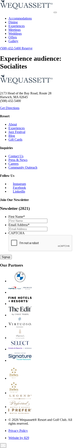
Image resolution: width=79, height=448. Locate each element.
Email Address (18, 225)
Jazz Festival (16, 132)
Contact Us (15, 156)
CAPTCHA (16, 233)
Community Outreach (22, 167)
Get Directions (9, 108)
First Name (16, 216)
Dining (13, 22)
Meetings (14, 30)
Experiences (16, 26)
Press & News (17, 160)
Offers (12, 37)
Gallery (13, 41)
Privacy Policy (18, 430)
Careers (13, 163)
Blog (11, 135)
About (12, 124)
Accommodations (20, 18)
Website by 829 (18, 438)
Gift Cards (15, 139)
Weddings (15, 33)
